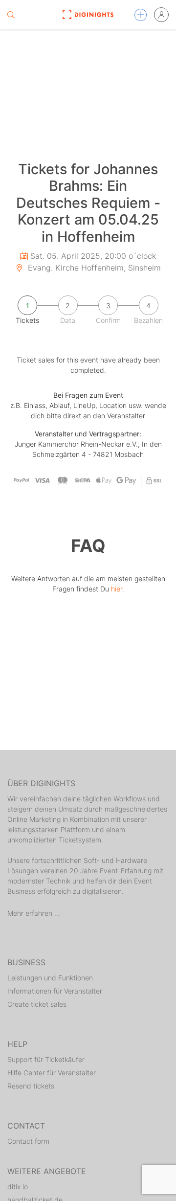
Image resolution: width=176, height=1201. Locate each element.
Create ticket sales (36, 1004)
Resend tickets (30, 1086)
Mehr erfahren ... (33, 913)
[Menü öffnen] (140, 15)
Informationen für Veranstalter (54, 991)
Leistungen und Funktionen (50, 978)
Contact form (28, 1141)
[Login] (161, 14)
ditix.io (17, 1186)
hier (116, 589)
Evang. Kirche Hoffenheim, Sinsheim (93, 267)
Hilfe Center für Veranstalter (51, 1072)
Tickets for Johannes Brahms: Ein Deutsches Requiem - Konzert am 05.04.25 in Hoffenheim (88, 202)
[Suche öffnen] (10, 14)
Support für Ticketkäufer (46, 1059)
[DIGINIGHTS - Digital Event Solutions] (88, 14)
